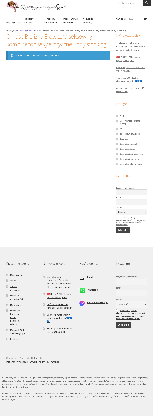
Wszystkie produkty (88, 20)
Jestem (119, 207)
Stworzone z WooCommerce (44, 361)
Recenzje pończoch (128, 144)
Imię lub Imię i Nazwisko (126, 188)
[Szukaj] (147, 3)
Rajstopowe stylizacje (130, 133)
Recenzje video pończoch (131, 154)
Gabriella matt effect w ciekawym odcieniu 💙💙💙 (59, 318)
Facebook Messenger (97, 302)
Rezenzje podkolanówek (131, 164)
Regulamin (15, 304)
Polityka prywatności (17, 361)
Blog (122, 115)
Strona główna (24, 30)
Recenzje (124, 139)
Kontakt (14, 339)
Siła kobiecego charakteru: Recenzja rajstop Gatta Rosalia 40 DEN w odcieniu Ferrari (130, 46)
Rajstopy (10, 22)
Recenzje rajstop (127, 149)
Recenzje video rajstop (130, 159)
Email (118, 198)
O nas (13, 280)
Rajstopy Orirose (28, 20)
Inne (122, 128)
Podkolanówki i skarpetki (70, 20)
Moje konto (16, 274)
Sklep (37, 30)
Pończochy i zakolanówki (50, 20)
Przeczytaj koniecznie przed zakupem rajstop (15, 317)
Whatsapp (92, 289)
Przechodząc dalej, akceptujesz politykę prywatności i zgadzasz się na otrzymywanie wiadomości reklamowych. (131, 221)
